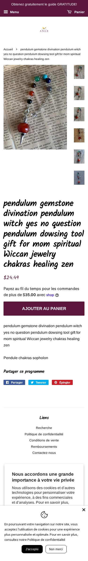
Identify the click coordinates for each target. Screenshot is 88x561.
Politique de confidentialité (44, 434)
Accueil (8, 49)
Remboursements (44, 446)
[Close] (83, 509)
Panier (78, 12)
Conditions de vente (44, 440)
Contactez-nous (44, 453)
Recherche (44, 428)
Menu (14, 12)
